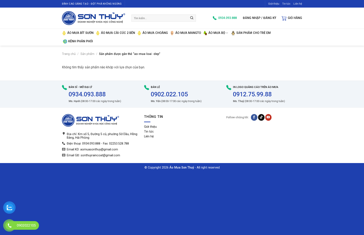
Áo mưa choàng (155, 33)
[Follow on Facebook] (254, 117)
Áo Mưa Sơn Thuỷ (181, 167)
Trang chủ (69, 54)
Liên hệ (297, 3)
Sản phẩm (87, 54)
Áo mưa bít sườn (80, 33)
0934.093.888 (87, 94)
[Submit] (192, 18)
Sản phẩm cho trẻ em (253, 33)
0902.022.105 (169, 94)
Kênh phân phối (80, 41)
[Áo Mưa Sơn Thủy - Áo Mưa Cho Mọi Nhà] (93, 18)
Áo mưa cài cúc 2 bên (118, 33)
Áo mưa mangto (188, 33)
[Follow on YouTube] (268, 117)
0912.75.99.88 (252, 94)
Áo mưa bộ (216, 33)
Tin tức (286, 3)
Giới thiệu (273, 3)
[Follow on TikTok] (261, 117)
